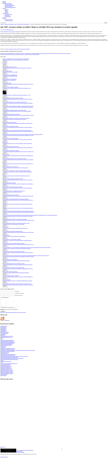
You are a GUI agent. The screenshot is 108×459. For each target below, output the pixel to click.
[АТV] (1, 338)
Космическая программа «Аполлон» (7, 349)
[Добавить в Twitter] (14, 53)
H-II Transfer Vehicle (4, 333)
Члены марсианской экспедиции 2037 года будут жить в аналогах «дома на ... (18, 99)
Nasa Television (8, 16)
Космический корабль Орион (6, 345)
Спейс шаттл (2, 347)
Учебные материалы (9, 20)
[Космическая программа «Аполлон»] (7, 348)
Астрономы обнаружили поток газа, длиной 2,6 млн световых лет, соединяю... (18, 216)
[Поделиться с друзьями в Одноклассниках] (62, 53)
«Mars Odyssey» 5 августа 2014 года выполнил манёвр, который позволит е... (17, 240)
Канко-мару (2, 335)
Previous (2, 446)
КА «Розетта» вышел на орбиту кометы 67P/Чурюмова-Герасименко (16, 272)
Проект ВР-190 (3, 375)
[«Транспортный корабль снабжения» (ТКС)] (1, 362)
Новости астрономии (20, 452)
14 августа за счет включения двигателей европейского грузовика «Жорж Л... (18, 127)
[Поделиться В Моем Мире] (33, 54)
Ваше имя (17, 291)
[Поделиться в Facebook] (5, 53)
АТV (1, 339)
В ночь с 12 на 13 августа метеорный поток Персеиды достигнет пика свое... (17, 187)
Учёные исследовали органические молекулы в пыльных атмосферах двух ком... (18, 135)
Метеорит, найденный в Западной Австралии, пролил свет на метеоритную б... (18, 163)
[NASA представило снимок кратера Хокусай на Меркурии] (6, 235)
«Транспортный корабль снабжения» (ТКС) (8, 363)
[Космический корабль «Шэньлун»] (7, 340)
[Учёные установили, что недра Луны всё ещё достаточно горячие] (10, 166)
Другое (4, 18)
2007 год (6, 10)
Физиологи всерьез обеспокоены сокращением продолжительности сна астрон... (18, 195)
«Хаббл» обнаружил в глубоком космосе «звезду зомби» (13, 224)
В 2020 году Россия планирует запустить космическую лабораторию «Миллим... (18, 159)
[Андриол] (5, 62)
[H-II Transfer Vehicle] (4, 332)
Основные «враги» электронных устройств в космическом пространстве (17, 248)
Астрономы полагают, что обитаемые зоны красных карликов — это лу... (17, 95)
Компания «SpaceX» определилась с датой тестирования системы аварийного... (18, 183)
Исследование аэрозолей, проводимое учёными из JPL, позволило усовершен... (18, 284)
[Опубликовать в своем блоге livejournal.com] (47, 53)
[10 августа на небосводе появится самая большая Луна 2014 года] (5, 227)
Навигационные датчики (10, 5)
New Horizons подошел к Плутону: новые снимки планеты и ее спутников (17, 67)
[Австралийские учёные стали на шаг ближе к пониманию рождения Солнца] (5, 203)
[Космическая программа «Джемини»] (17, 350)
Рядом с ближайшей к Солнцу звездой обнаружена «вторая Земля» (15, 59)
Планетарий (7, 15)
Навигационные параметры (10, 7)
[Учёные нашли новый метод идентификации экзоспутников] (16, 118)
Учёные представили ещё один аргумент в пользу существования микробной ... (18, 208)
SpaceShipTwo (3, 329)
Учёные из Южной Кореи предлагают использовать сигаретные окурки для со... (18, 84)
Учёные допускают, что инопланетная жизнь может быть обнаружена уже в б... (18, 252)
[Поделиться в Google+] (23, 54)
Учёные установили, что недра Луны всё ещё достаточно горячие (15, 167)
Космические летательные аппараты (26, 450)
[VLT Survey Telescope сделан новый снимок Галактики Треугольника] (10, 259)
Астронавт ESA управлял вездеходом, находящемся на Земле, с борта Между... (18, 147)
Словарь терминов (8, 14)
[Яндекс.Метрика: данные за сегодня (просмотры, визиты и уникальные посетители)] (4, 457)
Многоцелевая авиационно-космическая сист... (9, 359)
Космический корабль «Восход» (6, 371)
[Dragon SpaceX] (3, 326)
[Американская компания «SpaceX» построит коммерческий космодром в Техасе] (14, 243)
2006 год (6, 9)
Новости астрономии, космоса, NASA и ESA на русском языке (17, 24)
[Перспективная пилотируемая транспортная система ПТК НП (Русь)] (14, 356)
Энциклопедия (5, 13)
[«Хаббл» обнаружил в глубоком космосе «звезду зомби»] (16, 223)
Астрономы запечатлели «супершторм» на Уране (12, 191)
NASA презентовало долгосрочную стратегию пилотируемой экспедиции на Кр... (18, 220)
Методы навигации (8, 6)
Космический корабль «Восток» (6, 373)
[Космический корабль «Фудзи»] (6, 336)
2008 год (6, 11)
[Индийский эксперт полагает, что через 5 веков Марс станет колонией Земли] (5, 142)
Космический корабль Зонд (5, 367)
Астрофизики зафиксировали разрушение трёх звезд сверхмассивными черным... (18, 115)
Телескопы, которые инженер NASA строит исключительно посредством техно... (18, 232)
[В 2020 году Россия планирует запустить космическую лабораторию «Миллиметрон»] (14, 158)
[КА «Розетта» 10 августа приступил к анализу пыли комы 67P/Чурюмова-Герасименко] (18, 106)
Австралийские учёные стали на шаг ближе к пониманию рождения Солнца (17, 204)
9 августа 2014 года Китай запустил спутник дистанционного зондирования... (18, 103)
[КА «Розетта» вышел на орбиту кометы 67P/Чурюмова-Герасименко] (10, 271)
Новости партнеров (8, 19)
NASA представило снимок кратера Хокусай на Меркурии (14, 236)
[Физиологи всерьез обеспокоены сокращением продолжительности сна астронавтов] (11, 194)
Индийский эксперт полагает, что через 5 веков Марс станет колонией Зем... (17, 143)
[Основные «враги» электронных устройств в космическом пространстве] (27, 247)
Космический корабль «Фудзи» (6, 337)
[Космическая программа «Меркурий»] (8, 354)
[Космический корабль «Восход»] (7, 370)
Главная (4, 1)
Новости (4, 2)
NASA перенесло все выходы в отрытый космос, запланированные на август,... (18, 268)
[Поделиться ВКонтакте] (37, 53)
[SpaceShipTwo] (3, 328)
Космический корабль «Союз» (6, 369)
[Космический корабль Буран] (2, 360)
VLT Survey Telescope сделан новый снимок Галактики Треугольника (16, 260)
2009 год (6, 12)
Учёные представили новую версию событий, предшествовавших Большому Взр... (19, 212)
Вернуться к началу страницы (20, 312)
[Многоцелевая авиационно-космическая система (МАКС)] (12, 358)
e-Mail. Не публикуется (19, 293)
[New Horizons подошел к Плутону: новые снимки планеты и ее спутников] (10, 66)
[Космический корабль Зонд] (6, 366)
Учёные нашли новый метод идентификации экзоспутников (14, 119)
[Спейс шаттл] (3, 346)
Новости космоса (19, 451)
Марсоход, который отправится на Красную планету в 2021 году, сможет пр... (18, 179)
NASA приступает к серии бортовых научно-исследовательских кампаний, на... (18, 155)
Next (5, 446)
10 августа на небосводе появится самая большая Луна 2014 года (15, 228)
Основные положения (7, 3)
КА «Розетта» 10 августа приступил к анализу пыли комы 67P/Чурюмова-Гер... (18, 107)
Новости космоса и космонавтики (9, 80)
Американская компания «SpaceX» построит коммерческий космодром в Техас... (18, 244)
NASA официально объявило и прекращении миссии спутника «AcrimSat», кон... (18, 151)
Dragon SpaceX (3, 327)
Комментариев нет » (10, 29)
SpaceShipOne (3, 331)
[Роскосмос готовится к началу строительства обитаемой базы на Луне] (4, 174)
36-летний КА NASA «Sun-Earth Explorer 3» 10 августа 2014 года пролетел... (17, 139)
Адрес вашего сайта (18, 295)
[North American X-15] (4, 352)
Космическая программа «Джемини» (7, 351)
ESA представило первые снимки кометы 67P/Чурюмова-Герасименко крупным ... (18, 256)
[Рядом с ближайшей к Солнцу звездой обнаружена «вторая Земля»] (16, 58)
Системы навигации (9, 4)
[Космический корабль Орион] (6, 344)
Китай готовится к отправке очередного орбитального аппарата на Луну (17, 88)
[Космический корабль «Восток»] (7, 372)
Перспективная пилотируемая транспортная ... (9, 357)
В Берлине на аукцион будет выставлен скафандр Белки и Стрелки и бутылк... (18, 123)
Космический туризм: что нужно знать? (10, 71)
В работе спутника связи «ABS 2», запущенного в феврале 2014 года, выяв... (17, 280)
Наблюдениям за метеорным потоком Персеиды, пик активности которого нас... (18, 131)
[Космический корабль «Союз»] (6, 368)
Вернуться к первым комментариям (7, 312)
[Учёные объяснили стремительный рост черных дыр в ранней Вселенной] (14, 110)
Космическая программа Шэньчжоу (7, 343)
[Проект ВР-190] (3, 374)
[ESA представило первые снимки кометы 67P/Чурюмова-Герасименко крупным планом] (26, 255)
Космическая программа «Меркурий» (7, 355)
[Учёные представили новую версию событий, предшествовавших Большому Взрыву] (18, 211)
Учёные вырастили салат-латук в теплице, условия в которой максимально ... (18, 171)
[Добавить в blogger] (4, 54)
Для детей (5, 17)
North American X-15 (4, 353)
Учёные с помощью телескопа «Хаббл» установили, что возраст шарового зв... (18, 276)
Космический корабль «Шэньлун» (7, 341)
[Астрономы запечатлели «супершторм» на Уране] (14, 190)
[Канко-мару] (3, 334)
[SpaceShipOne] (3, 330)
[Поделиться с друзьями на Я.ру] (25, 53)
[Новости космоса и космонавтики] (10, 79)
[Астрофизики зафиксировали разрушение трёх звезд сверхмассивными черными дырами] (11, 114)
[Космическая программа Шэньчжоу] (7, 342)
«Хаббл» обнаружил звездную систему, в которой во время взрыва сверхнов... (18, 264)
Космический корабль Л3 (5, 365)
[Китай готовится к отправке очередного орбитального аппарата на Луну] (10, 87)
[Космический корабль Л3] (5, 364)
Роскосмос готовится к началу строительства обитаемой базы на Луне (16, 175)
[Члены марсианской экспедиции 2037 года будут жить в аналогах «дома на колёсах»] (13, 98)
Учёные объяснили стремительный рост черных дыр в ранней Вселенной (17, 111)
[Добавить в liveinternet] (13, 54)
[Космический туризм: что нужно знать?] (7, 70)
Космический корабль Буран (5, 361)
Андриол (4, 63)
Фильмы (4, 8)
